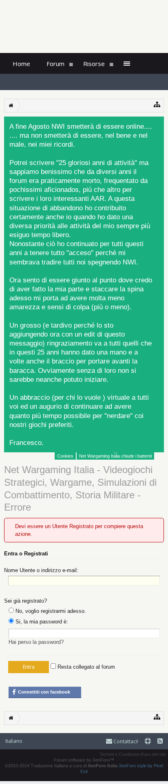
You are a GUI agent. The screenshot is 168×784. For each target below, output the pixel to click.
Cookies (65, 456)
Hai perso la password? (36, 642)
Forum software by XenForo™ (84, 760)
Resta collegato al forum (85, 667)
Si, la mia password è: (41, 622)
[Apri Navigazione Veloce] (157, 104)
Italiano (13, 741)
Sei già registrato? (25, 601)
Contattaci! (125, 741)
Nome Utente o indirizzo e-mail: (41, 570)
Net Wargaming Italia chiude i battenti (115, 456)
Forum (55, 63)
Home (21, 63)
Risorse (94, 63)
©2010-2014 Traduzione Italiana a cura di (61, 765)
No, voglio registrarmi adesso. (50, 611)
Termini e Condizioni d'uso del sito (132, 754)
